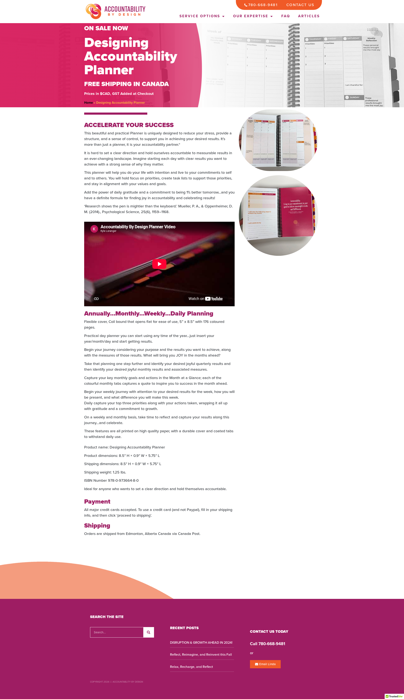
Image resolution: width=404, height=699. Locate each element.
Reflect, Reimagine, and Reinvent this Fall (201, 655)
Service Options (199, 16)
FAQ (285, 16)
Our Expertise (250, 16)
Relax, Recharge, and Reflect (191, 667)
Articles (309, 16)
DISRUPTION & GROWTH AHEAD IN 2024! (201, 643)
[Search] (148, 632)
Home (88, 103)
